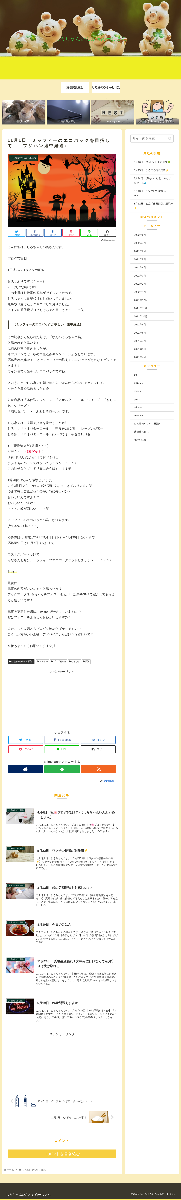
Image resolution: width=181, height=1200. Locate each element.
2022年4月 (140, 267)
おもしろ (43, 661)
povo (136, 399)
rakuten (138, 407)
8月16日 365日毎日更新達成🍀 (152, 162)
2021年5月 (140, 349)
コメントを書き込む (62, 1154)
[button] (170, 138)
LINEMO (139, 382)
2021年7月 (140, 341)
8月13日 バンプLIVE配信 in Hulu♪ (150, 193)
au (135, 374)
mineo (137, 391)
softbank (139, 415)
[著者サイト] (25, 769)
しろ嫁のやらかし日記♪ (22, 661)
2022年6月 (140, 251)
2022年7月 (140, 243)
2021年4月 (140, 357)
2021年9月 (140, 324)
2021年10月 (140, 316)
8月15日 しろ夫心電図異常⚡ (151, 170)
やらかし (75, 661)
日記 (87, 661)
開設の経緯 (140, 439)
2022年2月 (140, 283)
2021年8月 (140, 332)
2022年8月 (140, 234)
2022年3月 (140, 275)
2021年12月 (140, 300)
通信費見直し (141, 431)
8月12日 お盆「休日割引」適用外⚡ (153, 205)
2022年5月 (140, 259)
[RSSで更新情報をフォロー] (98, 769)
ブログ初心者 (59, 661)
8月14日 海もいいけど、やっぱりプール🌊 (152, 180)
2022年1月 (140, 291)
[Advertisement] (62, 699)
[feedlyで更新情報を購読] (62, 769)
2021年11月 (140, 308)
